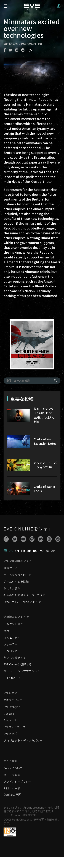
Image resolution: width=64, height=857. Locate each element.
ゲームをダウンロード (18, 575)
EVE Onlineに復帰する (18, 664)
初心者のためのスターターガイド (25, 595)
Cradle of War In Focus (44, 488)
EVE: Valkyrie (12, 707)
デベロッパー (12, 651)
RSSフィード (12, 788)
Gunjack (9, 713)
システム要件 (12, 588)
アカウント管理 (13, 624)
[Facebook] (6, 539)
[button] (58, 6)
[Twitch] (32, 539)
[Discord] (40, 539)
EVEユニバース (13, 700)
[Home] (32, 9)
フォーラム (11, 644)
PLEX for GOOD (14, 678)
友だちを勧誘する (15, 658)
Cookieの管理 (12, 794)
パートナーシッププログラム (22, 671)
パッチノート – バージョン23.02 (45, 465)
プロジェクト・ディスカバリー (23, 740)
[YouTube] (23, 539)
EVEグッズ (10, 733)
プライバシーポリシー (18, 781)
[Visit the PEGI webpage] (10, 832)
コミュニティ (12, 637)
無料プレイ (11, 568)
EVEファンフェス (14, 727)
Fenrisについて (13, 768)
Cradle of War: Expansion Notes (45, 441)
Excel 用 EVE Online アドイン (22, 602)
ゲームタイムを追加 (16, 581)
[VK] (57, 539)
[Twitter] (14, 539)
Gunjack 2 (10, 720)
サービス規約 (12, 775)
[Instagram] (49, 539)
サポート (9, 631)
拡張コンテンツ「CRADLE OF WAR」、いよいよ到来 (45, 415)
